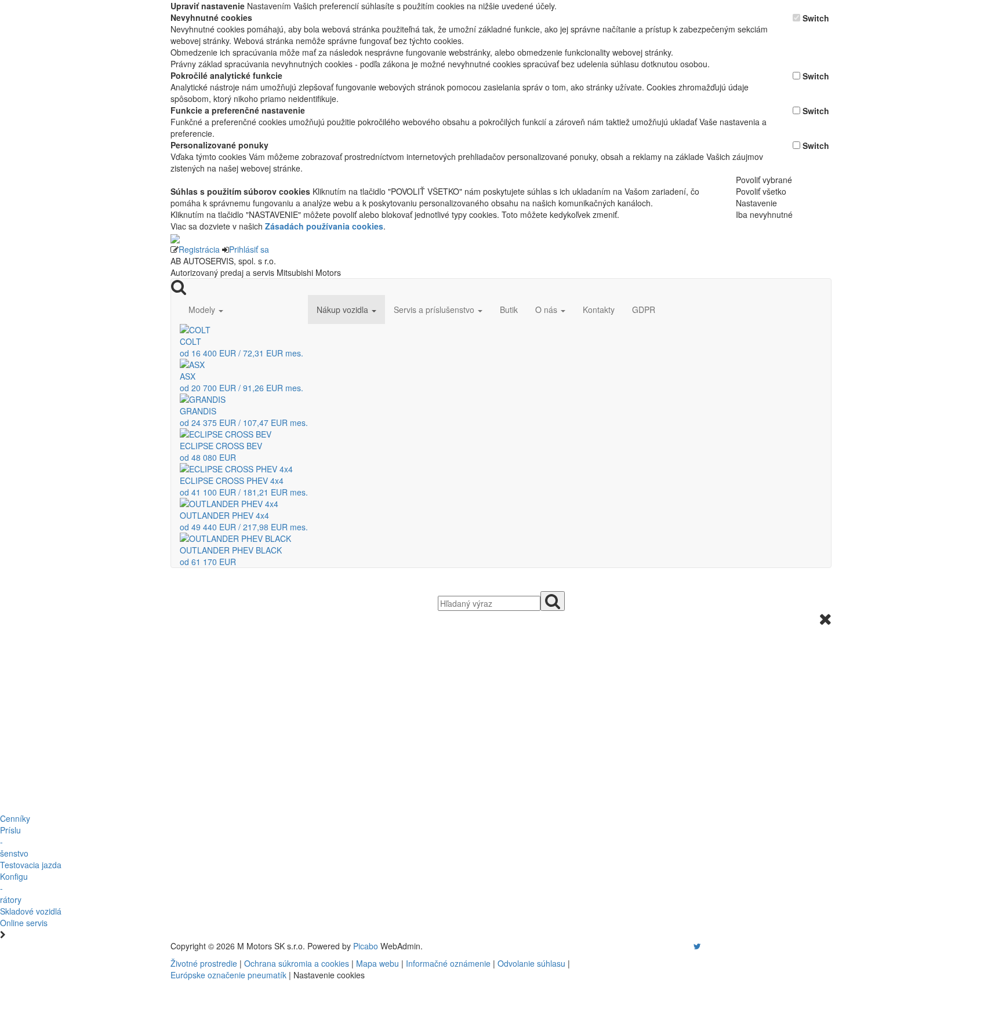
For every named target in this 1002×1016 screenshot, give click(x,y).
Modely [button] (202, 309)
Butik (509, 309)
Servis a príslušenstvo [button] (435, 309)
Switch (816, 18)
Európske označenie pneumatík (228, 975)
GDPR (643, 309)
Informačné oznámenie (448, 963)
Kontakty (599, 309)
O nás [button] (547, 309)
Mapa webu (377, 963)
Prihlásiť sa (249, 249)
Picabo (365, 946)
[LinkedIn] (704, 946)
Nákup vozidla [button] (344, 309)
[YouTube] (685, 946)
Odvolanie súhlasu (531, 963)
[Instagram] (690, 946)
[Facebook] (681, 946)
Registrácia (199, 249)
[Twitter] (697, 946)
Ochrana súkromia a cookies (296, 963)
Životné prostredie (203, 963)
